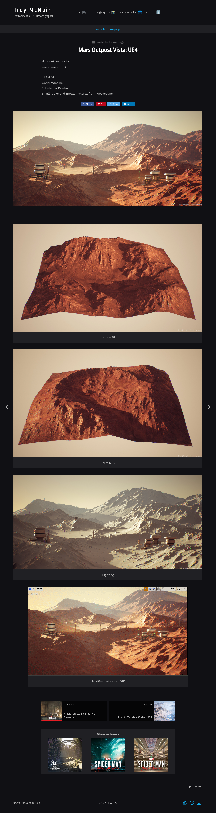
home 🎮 (78, 12)
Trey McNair (32, 10)
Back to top (109, 802)
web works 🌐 (130, 12)
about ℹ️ (152, 12)
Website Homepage (108, 29)
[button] (194, 787)
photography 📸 (102, 12)
